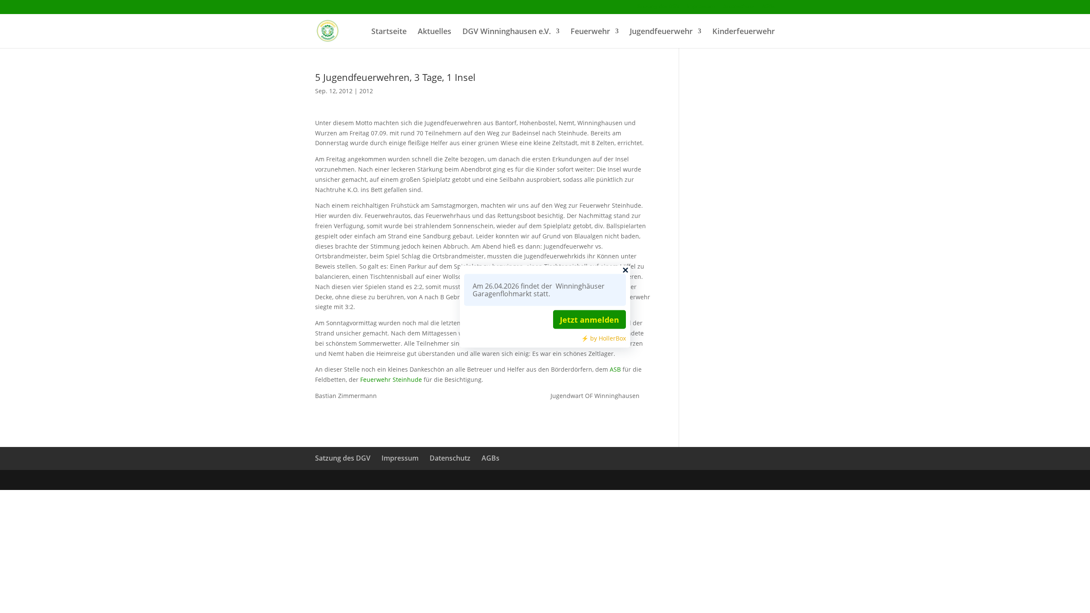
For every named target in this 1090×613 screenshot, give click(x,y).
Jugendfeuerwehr (661, 32)
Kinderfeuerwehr (743, 32)
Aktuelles (434, 32)
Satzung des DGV (658, 7)
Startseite (389, 32)
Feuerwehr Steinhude (391, 379)
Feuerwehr (590, 32)
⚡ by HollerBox (603, 338)
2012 (366, 91)
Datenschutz (738, 7)
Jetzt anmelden (589, 320)
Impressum (700, 7)
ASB (615, 369)
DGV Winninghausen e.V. (506, 32)
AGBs (768, 7)
